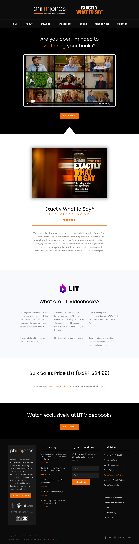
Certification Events (111, 460)
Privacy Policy (109, 518)
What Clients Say (110, 513)
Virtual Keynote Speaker (112, 465)
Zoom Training (109, 470)
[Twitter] (110, 538)
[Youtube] (120, 538)
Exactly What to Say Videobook (115, 475)
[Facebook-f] (105, 538)
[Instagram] (124, 538)
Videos (106, 508)
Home (14, 24)
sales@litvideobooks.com (59, 386)
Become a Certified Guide (113, 455)
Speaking (45, 24)
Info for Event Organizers (113, 498)
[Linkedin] (115, 538)
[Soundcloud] (129, 538)
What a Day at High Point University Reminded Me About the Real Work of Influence (53, 456)
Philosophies (102, 24)
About (29, 24)
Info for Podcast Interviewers (114, 503)
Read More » (45, 463)
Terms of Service (51, 539)
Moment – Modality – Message (52, 491)
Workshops (65, 24)
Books (83, 24)
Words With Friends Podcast (114, 480)
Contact (122, 24)
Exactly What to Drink (111, 485)
